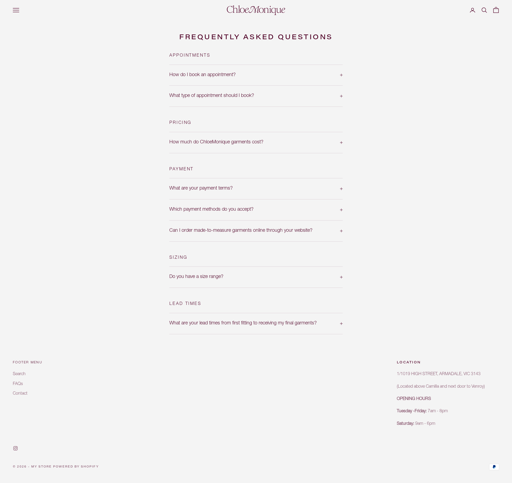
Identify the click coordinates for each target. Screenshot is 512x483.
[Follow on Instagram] (15, 448)
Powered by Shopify (76, 466)
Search (19, 374)
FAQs (18, 384)
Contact (20, 394)
